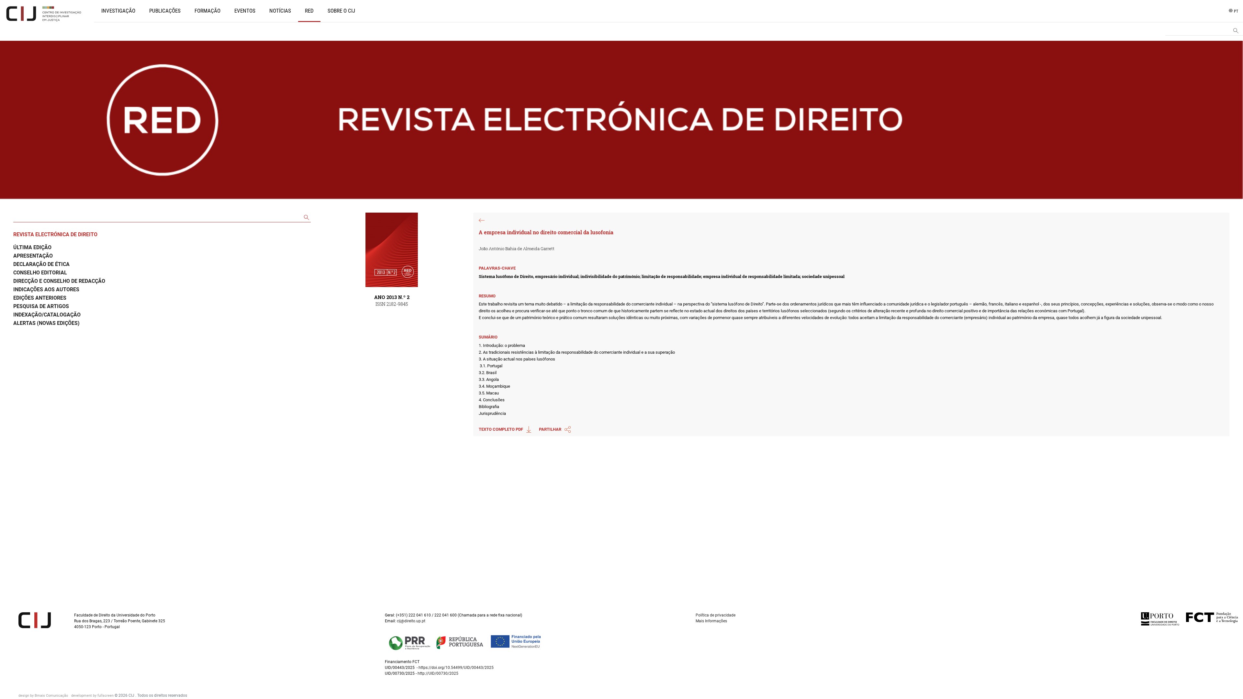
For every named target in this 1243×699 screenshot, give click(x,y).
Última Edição (32, 247)
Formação (207, 10)
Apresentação (33, 256)
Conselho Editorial (40, 273)
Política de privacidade (715, 615)
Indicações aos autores (46, 289)
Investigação (118, 10)
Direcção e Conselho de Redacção (59, 281)
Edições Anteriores (39, 298)
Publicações (165, 10)
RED (309, 10)
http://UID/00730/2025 (438, 673)
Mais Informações (711, 621)
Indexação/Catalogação (47, 315)
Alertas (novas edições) (46, 323)
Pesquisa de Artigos (41, 306)
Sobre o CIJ (341, 10)
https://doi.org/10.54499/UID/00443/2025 (456, 667)
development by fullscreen (93, 695)
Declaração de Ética (41, 264)
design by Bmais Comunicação (43, 695)
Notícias (280, 10)
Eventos (244, 10)
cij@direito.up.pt (411, 621)
